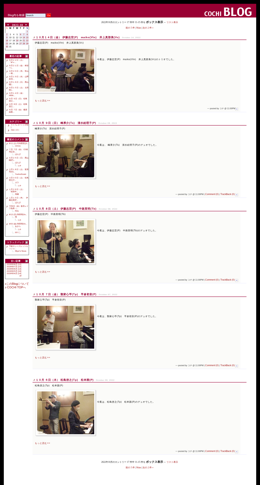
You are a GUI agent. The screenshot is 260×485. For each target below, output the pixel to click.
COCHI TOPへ (16, 287)
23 (7, 43)
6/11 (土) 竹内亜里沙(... (19, 143)
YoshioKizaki (20, 174)
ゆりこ (18, 232)
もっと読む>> (42, 100)
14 (24, 37)
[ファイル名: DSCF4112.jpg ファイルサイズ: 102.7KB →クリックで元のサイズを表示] (66, 70)
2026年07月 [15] (14, 267)
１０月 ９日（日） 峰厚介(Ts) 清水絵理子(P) (66, 122)
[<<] (8, 25)
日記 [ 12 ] (15, 130)
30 (7, 46)
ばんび (18, 154)
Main (138, 27)
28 (24, 43)
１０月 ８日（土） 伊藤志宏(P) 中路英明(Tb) (66, 208)
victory (18, 146)
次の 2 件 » (148, 27)
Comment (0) (212, 194)
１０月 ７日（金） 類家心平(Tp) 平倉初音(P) (66, 294)
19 (17, 40)
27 (20, 43)
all (20, 276)
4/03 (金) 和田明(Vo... (18, 224)
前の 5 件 (130, 27)
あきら (18, 226)
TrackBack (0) (227, 194)
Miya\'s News (20, 251)
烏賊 (17, 194)
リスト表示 (172, 22)
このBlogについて (17, 283)
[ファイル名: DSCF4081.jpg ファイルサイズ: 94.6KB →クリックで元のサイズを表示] (66, 413)
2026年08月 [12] (14, 264)
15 (27, 37)
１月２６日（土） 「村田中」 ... (17, 190)
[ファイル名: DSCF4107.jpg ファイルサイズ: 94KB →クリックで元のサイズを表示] (66, 156)
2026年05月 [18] (14, 271)
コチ (19, 166)
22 (27, 40)
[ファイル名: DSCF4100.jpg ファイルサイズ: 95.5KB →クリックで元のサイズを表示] (66, 242)
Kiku (17, 211)
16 (7, 40)
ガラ (17, 182)
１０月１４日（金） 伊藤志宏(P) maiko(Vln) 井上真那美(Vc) (78, 37)
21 (24, 40)
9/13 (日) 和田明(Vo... (18, 214)
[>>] (26, 25)
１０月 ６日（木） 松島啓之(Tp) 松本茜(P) (65, 379)
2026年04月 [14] (14, 273)
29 (27, 43)
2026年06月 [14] (14, 269)
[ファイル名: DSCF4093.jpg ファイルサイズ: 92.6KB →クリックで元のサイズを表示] (66, 327)
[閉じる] (26, 56)
